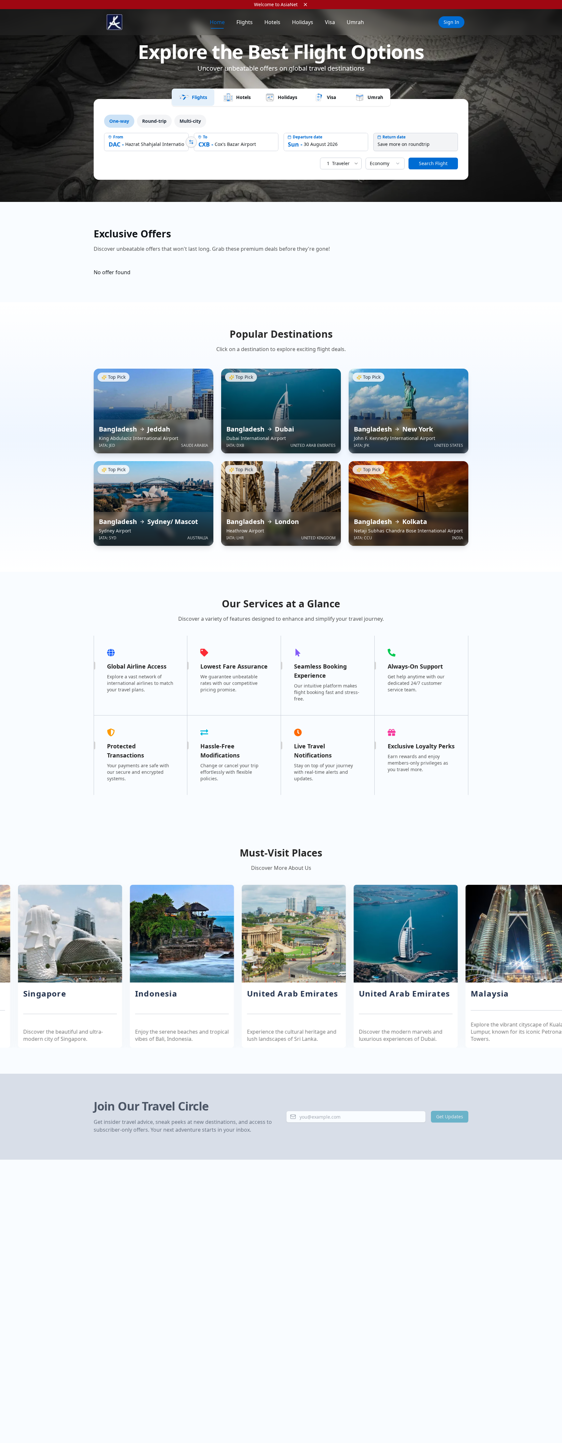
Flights (244, 22)
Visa (330, 22)
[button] (145, 966)
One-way (119, 121)
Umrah (355, 22)
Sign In (451, 22)
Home (217, 22)
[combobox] (385, 163)
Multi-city (190, 121)
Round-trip (154, 121)
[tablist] (281, 97)
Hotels (272, 22)
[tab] (193, 97)
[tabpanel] (281, 142)
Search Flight (433, 163)
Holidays (302, 22)
